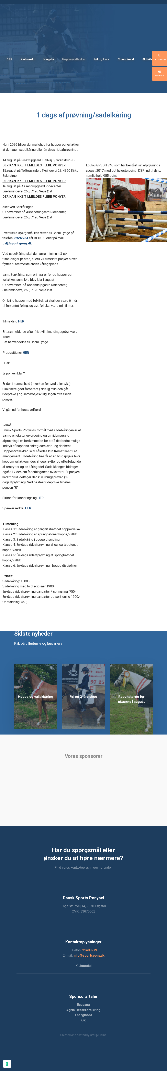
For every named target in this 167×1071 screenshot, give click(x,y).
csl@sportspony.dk (17, 243)
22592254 (20, 238)
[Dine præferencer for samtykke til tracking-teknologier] (7, 1064)
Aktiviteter (149, 59)
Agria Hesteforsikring (83, 1010)
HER (26, 353)
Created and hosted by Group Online (83, 1035)
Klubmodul (28, 59)
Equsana (83, 1005)
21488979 (89, 950)
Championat (126, 59)
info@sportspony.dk (89, 955)
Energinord (83, 1015)
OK (83, 1020)
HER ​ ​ (21, 321)
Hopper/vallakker (74, 59)
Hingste (48, 59)
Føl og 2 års (102, 59)
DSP (9, 59)
